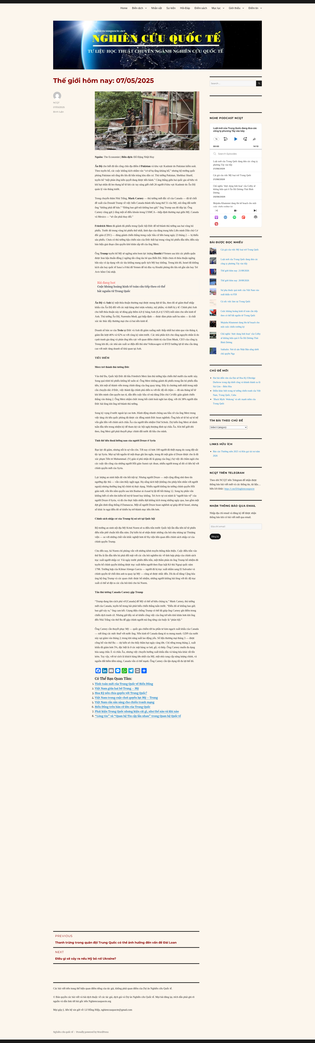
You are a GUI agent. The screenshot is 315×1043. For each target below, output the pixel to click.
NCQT (56, 102)
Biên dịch (137, 8)
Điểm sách (201, 8)
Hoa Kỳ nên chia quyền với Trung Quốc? (121, 693)
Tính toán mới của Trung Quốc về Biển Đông (124, 683)
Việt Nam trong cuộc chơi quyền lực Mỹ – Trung (126, 697)
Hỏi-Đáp (185, 8)
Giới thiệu (234, 8)
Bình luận (58, 111)
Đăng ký (215, 536)
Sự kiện (171, 8)
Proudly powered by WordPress (92, 1032)
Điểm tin (253, 8)
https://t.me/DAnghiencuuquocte (239, 489)
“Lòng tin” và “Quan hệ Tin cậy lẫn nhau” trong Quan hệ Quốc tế (138, 716)
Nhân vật (156, 8)
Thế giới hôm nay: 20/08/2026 (235, 280)
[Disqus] (126, 787)
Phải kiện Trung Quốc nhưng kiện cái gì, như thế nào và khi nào (137, 711)
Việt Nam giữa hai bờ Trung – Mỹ (117, 688)
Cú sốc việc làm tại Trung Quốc (235, 301)
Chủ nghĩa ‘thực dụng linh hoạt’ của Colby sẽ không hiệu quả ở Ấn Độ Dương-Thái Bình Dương (234, 189)
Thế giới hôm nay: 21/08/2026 (235, 270)
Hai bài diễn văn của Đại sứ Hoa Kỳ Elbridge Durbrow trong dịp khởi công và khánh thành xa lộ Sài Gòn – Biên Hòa (236, 382)
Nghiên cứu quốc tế (63, 1032)
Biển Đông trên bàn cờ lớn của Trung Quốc (122, 706)
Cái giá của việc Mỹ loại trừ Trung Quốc (232, 175)
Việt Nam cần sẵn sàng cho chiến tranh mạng (124, 702)
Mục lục (216, 8)
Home (123, 8)
